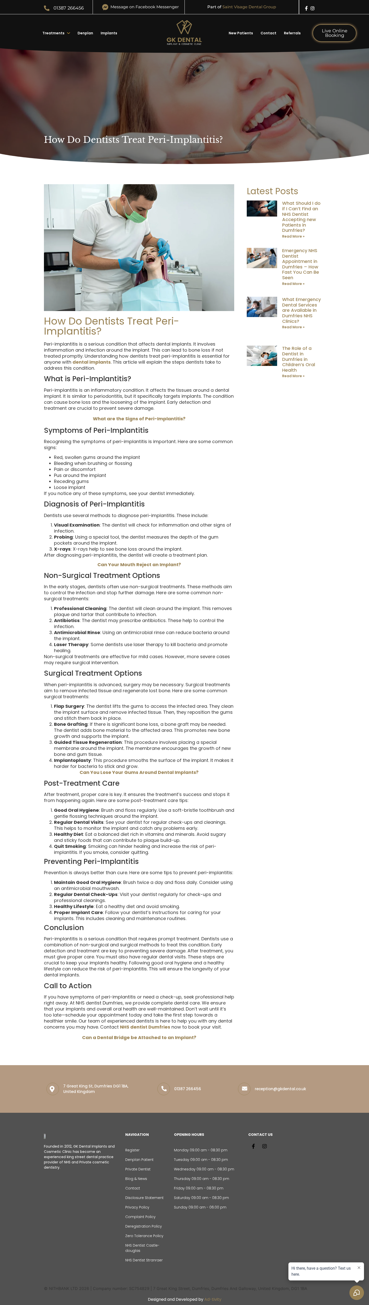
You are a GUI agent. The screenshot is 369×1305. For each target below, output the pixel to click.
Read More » (293, 236)
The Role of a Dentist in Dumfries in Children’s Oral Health (298, 359)
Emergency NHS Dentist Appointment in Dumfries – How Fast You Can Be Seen (300, 264)
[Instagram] (312, 8)
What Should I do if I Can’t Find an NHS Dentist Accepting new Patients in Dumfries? (301, 216)
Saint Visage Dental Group (249, 7)
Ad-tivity (212, 1299)
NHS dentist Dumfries (145, 1027)
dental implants (92, 362)
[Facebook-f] (306, 8)
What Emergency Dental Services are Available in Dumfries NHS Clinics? (301, 310)
